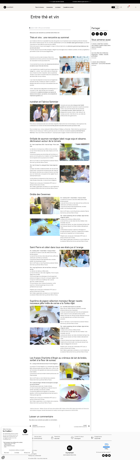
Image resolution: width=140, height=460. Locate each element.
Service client (37, 436)
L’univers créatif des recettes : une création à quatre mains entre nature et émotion (101, 45)
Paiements (57, 436)
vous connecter (39, 420)
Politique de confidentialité (34, 455)
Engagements (98, 436)
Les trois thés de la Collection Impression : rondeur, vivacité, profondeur (100, 54)
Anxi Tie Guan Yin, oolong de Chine (41, 165)
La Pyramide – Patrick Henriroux (72, 129)
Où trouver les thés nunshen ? (103, 452)
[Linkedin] (109, 455)
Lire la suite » (94, 48)
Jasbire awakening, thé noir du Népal (72, 215)
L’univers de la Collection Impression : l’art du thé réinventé (101, 62)
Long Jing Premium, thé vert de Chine (42, 267)
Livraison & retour (79, 436)
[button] (93, 34)
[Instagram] (106, 455)
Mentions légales (32, 454)
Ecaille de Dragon (37, 382)
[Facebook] (103, 455)
